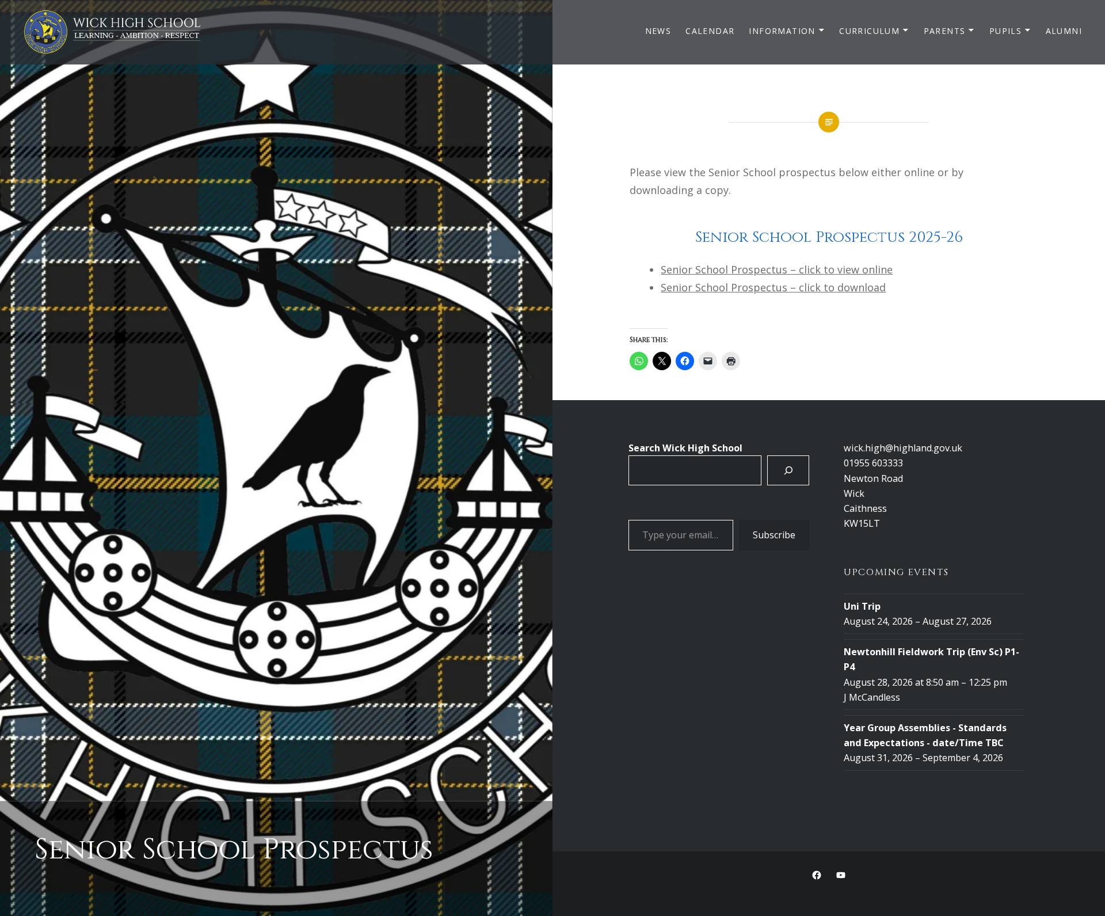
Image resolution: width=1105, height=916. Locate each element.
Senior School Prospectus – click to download (773, 287)
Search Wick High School (685, 448)
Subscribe (774, 535)
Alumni (1064, 30)
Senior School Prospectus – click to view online (777, 269)
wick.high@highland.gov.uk (903, 448)
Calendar (709, 30)
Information (782, 30)
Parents (945, 30)
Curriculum (869, 30)
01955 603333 (873, 463)
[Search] (788, 470)
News (658, 30)
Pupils (1005, 30)
